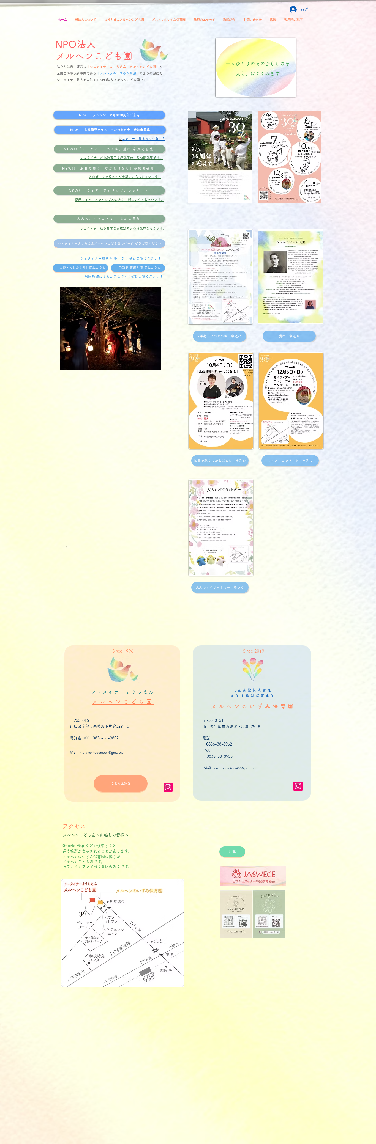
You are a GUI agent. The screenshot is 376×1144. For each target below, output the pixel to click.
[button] (232, 851)
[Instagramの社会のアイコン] (168, 787)
